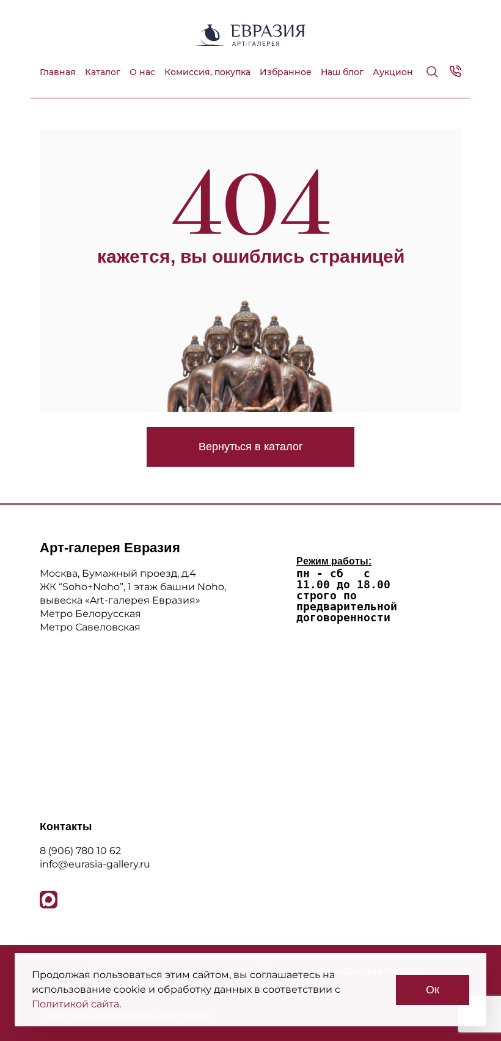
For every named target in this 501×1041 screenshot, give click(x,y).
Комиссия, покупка (207, 72)
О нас (142, 72)
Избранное (286, 72)
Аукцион (393, 72)
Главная (58, 72)
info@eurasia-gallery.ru (95, 864)
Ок (432, 990)
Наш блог (342, 72)
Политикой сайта (75, 1004)
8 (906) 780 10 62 (80, 851)
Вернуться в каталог (251, 446)
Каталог (102, 72)
